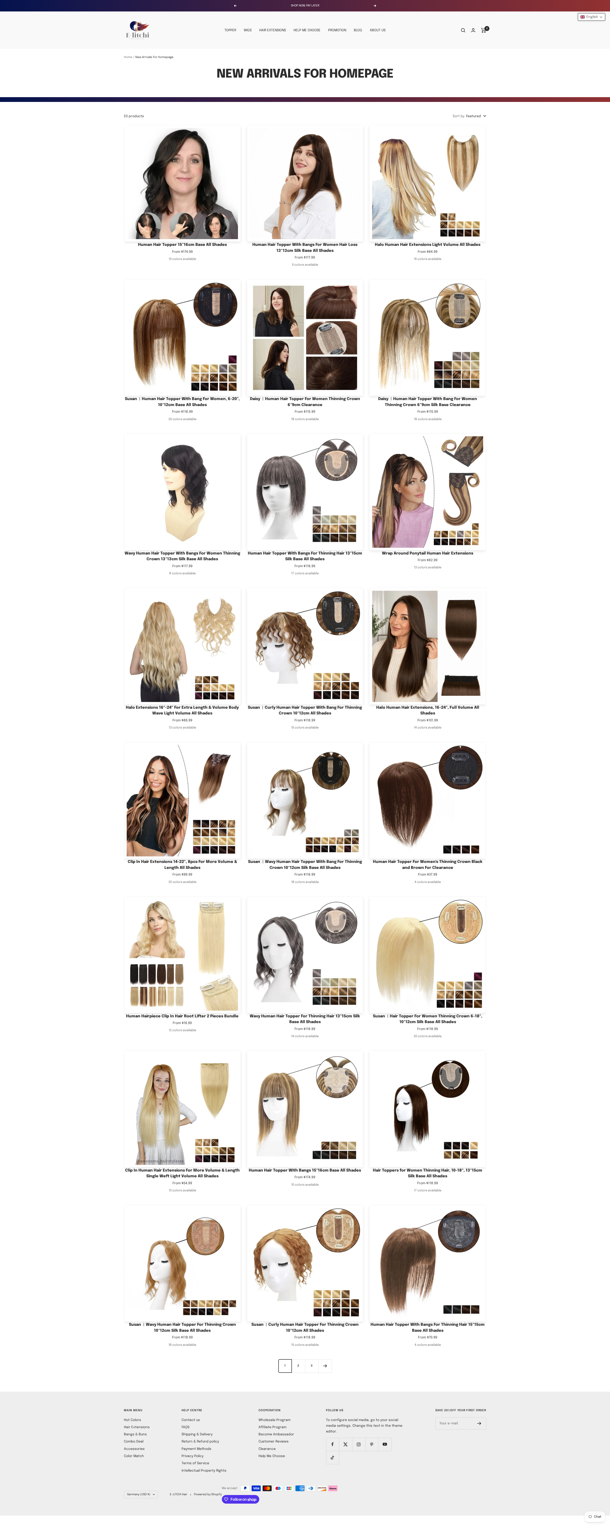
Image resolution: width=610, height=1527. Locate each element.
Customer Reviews (274, 1441)
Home (128, 57)
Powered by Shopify (208, 1494)
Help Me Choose (272, 1456)
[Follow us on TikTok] (332, 1457)
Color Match (134, 1456)
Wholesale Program (274, 1420)
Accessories (134, 1449)
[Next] (325, 1366)
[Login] (473, 30)
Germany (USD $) (138, 1494)
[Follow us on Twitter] (345, 1444)
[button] (591, 17)
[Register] (479, 1423)
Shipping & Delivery (197, 1434)
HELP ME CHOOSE (307, 30)
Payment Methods (196, 1449)
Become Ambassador (276, 1434)
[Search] (463, 30)
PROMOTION (337, 30)
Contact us (191, 1420)
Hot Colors (132, 1420)
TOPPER (230, 30)
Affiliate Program (272, 1427)
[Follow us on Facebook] (332, 1444)
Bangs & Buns (135, 1434)
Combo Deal (133, 1441)
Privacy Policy (192, 1456)
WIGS (248, 30)
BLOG (358, 30)
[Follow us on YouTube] (384, 1444)
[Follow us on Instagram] (358, 1444)
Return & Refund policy (200, 1441)
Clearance (267, 1449)
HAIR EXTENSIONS (272, 30)
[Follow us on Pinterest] (371, 1444)
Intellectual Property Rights (204, 1470)
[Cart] (483, 30)
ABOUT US (378, 30)
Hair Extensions (137, 1427)
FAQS (185, 1427)
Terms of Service (195, 1463)
